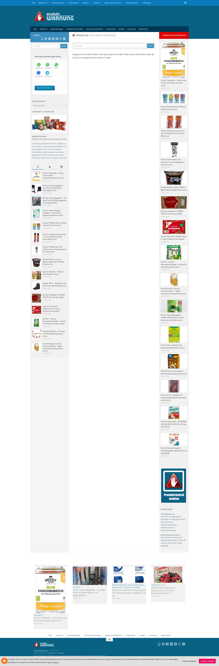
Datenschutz (143, 29)
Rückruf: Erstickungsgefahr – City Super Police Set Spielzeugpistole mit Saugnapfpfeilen (54, 200)
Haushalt (96, 3)
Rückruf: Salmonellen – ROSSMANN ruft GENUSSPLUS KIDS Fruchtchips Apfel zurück (173, 424)
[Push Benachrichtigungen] (4, 661)
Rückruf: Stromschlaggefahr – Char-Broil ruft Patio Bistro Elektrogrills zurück (53, 188)
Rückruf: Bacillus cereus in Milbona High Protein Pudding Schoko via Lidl (53, 261)
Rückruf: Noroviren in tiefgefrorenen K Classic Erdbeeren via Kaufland (51, 308)
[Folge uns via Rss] (57, 38)
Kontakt (121, 29)
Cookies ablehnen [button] (189, 661)
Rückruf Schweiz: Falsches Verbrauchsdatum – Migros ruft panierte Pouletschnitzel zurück (173, 291)
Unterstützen (111, 29)
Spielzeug (76, 587)
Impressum (132, 29)
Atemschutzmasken (119, 585)
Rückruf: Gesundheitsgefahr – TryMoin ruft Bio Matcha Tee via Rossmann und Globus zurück (172, 317)
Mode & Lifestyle (58, 3)
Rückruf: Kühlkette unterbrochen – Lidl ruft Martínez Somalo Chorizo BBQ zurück (54, 236)
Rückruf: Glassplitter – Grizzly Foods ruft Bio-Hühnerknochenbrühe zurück (53, 175)
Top (163, 585)
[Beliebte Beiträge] (49, 167)
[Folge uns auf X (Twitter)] (53, 38)
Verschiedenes (117, 587)
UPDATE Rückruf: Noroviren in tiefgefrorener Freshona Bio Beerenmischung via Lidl (163, 590)
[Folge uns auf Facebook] (49, 38)
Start (33, 3)
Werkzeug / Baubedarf (132, 587)
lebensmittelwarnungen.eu (170, 535)
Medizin (86, 3)
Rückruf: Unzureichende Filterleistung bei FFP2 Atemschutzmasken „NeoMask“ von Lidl (129, 593)
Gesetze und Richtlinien (94, 29)
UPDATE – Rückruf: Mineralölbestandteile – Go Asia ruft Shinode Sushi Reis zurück (54, 321)
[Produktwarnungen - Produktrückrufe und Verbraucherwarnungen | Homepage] (54, 16)
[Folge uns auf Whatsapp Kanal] (60, 38)
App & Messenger (56, 29)
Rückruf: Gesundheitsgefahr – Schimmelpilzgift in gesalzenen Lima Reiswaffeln (174, 450)
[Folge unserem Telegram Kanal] (64, 38)
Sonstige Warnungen (135, 585)
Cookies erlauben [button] (207, 661)
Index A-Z (43, 29)
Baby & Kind (42, 3)
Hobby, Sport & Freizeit (112, 3)
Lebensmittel (73, 3)
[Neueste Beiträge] (38, 167)
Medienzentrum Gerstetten (55, 653)
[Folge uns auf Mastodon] (46, 38)
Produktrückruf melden (74, 29)
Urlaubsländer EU (132, 3)
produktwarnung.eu (168, 514)
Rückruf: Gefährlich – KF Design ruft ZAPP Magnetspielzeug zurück (54, 333)
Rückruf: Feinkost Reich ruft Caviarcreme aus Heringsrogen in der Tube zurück (54, 249)
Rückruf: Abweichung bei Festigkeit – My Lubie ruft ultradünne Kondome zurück (53, 212)
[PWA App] (42, 38)
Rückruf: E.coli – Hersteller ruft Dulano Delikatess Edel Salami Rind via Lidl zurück (173, 397)
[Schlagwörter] (61, 167)
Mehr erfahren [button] (53, 662)
